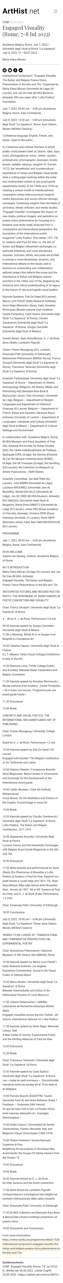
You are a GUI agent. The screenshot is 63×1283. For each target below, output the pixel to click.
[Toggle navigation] (55, 11)
